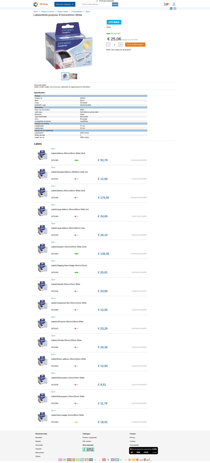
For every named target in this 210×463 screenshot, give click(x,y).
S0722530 (54, 385)
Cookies (133, 441)
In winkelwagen (136, 44)
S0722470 (54, 329)
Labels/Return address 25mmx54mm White (68, 359)
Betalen (38, 441)
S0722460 (54, 310)
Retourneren (39, 453)
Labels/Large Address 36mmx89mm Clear (68, 228)
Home (36, 12)
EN (175, 8)
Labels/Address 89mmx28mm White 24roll (68, 153)
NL (171, 8)
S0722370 (54, 179)
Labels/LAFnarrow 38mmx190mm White (67, 322)
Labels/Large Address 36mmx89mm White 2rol (69, 209)
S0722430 (54, 272)
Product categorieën (90, 437)
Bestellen (38, 437)
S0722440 (54, 291)
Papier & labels (62, 12)
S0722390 (54, 198)
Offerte (37, 456)
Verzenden (39, 445)
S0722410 (54, 235)
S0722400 (54, 216)
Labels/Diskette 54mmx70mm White (65, 284)
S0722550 (54, 403)
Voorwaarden (134, 445)
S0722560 (54, 422)
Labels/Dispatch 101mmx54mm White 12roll (68, 247)
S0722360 (54, 160)
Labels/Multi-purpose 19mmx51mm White (67, 396)
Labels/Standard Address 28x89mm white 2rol (69, 172)
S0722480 (54, 347)
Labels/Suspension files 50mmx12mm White (69, 303)
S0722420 (54, 254)
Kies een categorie (64, 4)
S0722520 (54, 366)
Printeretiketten (77, 12)
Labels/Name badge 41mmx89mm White (67, 415)
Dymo (88, 12)
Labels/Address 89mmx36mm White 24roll (68, 191)
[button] (103, 21)
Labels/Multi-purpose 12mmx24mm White (67, 378)
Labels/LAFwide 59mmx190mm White (66, 340)
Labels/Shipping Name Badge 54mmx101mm (69, 265)
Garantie (38, 449)
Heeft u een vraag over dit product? (118, 50)
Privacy (132, 437)
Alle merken (87, 441)
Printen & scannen (47, 12)
